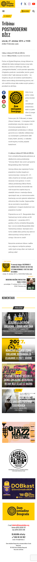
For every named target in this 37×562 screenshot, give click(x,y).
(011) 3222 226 (20, 530)
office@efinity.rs (20, 539)
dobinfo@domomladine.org (20, 525)
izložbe (18, 319)
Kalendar (26, 11)
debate (7, 16)
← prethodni (6, 261)
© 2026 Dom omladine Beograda (18, 547)
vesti (18, 346)
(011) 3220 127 (21, 527)
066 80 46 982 (19, 537)
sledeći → (31, 276)
